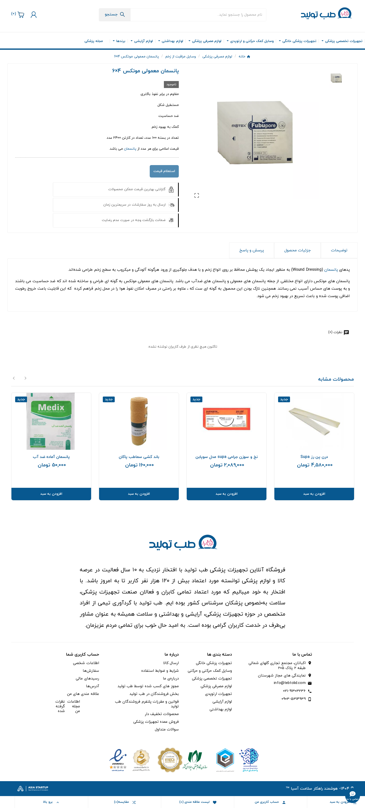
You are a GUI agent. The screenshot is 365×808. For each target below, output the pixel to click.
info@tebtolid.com (289, 683)
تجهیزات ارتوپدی (218, 694)
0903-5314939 (294, 699)
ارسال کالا (171, 663)
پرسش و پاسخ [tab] (251, 250)
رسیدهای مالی (87, 678)
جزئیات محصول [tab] (297, 250)
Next (25, 378)
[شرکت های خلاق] (235, 759)
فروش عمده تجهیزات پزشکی (156, 721)
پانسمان (130, 148)
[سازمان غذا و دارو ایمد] (182, 759)
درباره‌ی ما (171, 678)
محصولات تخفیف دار (162, 714)
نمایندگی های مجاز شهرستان (281, 675)
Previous (14, 378)
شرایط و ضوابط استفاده (160, 670)
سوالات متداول (167, 729)
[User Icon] (33, 14)
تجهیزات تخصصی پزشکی (212, 678)
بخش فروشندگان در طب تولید (154, 694)
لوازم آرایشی (222, 701)
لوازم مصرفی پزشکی (216, 686)
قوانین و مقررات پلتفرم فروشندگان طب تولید (147, 704)
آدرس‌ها (92, 686)
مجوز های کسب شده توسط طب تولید (148, 686)
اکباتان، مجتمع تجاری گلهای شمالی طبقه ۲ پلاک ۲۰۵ (277, 666)
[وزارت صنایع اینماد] (130, 759)
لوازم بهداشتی (221, 709)
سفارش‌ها (91, 670)
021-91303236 (294, 691)
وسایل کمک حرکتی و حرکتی (210, 670)
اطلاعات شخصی (86, 663)
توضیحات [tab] (339, 250)
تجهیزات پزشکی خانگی (214, 663)
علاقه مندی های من (83, 694)
